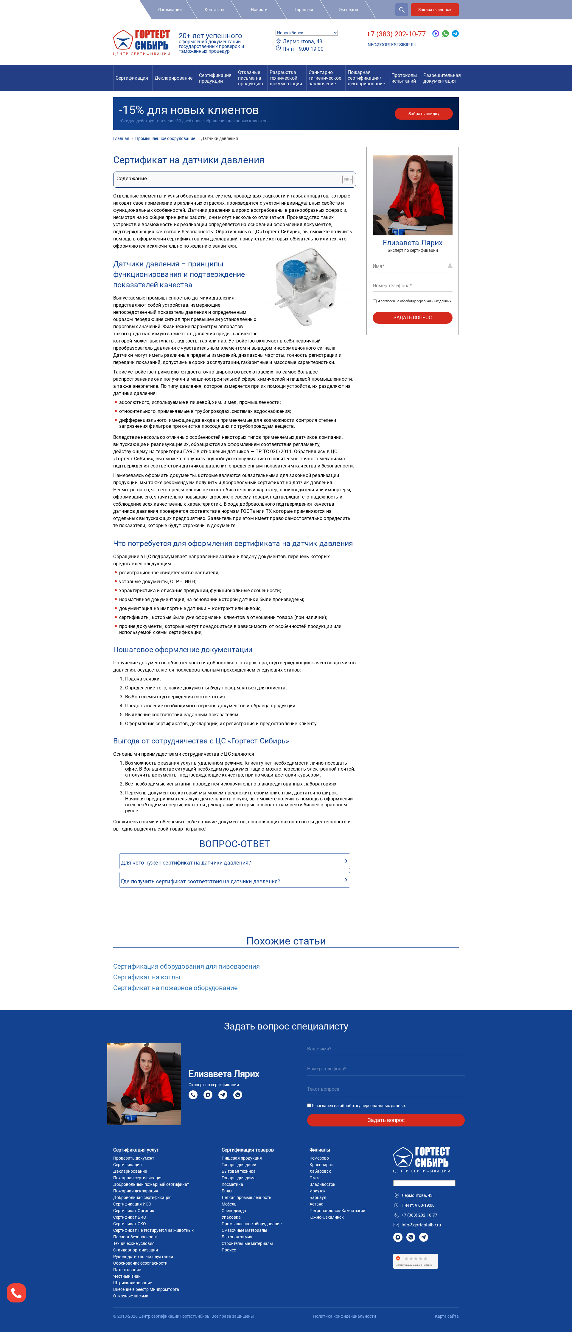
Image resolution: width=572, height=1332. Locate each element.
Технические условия (134, 1243)
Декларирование (173, 78)
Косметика (232, 1184)
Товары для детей (239, 1164)
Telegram (222, 1095)
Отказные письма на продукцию (250, 78)
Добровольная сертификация (142, 1197)
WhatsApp (237, 1095)
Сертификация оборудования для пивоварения (186, 966)
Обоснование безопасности (140, 1263)
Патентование (127, 1269)
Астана (317, 1204)
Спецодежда (234, 1210)
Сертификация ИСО (132, 1204)
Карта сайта (447, 1316)
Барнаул (318, 1197)
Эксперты (348, 9)
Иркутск (318, 1191)
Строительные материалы (247, 1243)
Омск (315, 1177)
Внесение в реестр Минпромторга (146, 1289)
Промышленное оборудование (252, 1223)
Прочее (229, 1250)
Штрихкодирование (132, 1282)
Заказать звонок (435, 9)
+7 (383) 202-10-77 (396, 34)
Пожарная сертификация (138, 1177)
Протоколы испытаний (404, 78)
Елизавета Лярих (412, 242)
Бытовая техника (239, 1171)
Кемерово (319, 1158)
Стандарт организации (135, 1250)
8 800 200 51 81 (193, 1094)
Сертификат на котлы (146, 977)
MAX (207, 1095)
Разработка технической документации (286, 78)
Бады (227, 1191)
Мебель (229, 1204)
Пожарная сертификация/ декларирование (366, 78)
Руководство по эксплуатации (143, 1256)
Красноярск (321, 1164)
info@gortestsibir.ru (391, 44)
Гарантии (304, 9)
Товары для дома (239, 1177)
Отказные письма (130, 1296)
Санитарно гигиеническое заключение (325, 78)
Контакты (214, 9)
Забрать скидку (423, 113)
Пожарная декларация (135, 1191)
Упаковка (231, 1217)
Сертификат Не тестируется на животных (153, 1230)
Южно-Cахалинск (327, 1217)
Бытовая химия (237, 1236)
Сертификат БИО (129, 1217)
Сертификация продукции (215, 78)
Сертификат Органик (133, 1210)
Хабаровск (320, 1171)
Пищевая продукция (242, 1158)
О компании (170, 9)
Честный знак (127, 1276)
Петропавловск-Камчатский (337, 1210)
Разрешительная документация (442, 78)
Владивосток (322, 1184)
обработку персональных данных (425, 301)
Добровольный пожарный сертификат (151, 1184)
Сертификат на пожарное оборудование (175, 988)
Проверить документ (133, 1158)
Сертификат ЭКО (129, 1223)
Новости (259, 9)
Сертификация (132, 78)
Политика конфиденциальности (344, 1316)
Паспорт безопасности (135, 1236)
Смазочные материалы (244, 1230)
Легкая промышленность (246, 1197)
